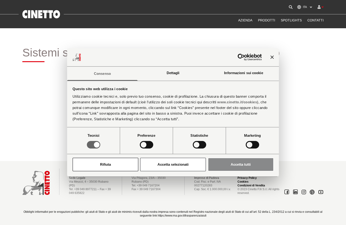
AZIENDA (245, 20)
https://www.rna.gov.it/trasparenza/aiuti (182, 215)
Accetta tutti (241, 164)
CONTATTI (315, 20)
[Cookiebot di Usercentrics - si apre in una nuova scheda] (241, 57)
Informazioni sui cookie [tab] (243, 73)
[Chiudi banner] (272, 57)
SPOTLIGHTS (291, 20)
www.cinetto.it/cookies (237, 102)
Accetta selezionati (173, 164)
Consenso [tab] (102, 74)
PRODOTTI (266, 20)
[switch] (146, 145)
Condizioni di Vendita (251, 185)
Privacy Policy (247, 178)
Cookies (243, 181)
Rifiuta (105, 164)
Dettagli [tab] (173, 73)
